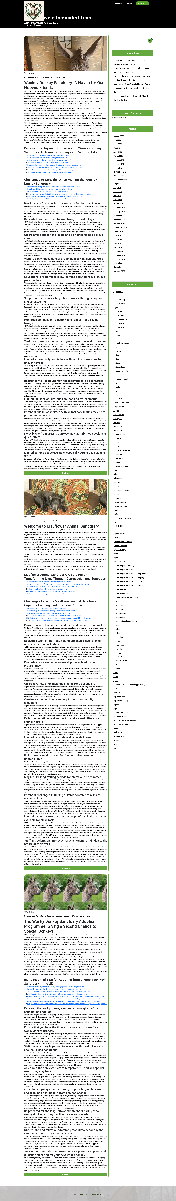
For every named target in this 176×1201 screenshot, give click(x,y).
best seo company (121, 319)
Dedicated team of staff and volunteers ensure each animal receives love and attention (58, 584)
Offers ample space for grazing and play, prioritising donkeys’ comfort (52, 160)
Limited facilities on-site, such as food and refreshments (47, 192)
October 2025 (119, 176)
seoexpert (117, 657)
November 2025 (120, 172)
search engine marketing (123, 565)
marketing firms (120, 506)
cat (114, 339)
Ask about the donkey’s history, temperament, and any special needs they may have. (57, 994)
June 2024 (117, 239)
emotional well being (121, 403)
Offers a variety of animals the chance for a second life (47, 589)
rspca (115, 558)
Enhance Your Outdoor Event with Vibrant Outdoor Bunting (130, 98)
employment (118, 407)
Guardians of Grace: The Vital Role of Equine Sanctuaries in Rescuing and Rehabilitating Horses (131, 88)
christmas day (119, 359)
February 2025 (119, 208)
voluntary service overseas (124, 720)
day (114, 375)
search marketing (120, 593)
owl (114, 522)
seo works (117, 649)
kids (115, 474)
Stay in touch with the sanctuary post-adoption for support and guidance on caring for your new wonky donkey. (67, 1004)
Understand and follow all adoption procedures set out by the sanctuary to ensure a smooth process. (63, 1001)
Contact (129, 4)
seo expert (117, 625)
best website (118, 327)
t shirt (115, 689)
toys (115, 708)
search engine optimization (124, 569)
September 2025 (120, 180)
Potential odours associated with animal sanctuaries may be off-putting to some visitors (59, 194)
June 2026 (117, 144)
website (116, 740)
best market (118, 311)
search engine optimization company (128, 577)
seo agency (118, 609)
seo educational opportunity (125, 621)
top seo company (120, 700)
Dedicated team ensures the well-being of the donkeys (47, 158)
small (115, 673)
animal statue (119, 303)
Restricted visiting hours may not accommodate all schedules (49, 189)
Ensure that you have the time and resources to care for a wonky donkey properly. (56, 989)
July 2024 (117, 235)
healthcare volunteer (122, 450)
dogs (115, 391)
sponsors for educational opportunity (129, 685)
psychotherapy (119, 550)
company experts (120, 371)
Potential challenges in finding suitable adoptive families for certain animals (54, 616)
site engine (118, 669)
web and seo (118, 736)
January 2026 (119, 164)
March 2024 (118, 251)
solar (115, 677)
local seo (117, 486)
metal (115, 514)
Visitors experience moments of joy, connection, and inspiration (49, 172)
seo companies (119, 613)
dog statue (118, 387)
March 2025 (118, 204)
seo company (119, 617)
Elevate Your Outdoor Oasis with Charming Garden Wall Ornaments (131, 70)
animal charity (119, 300)
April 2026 (117, 152)
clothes (116, 363)
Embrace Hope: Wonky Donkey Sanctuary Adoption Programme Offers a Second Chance (57, 916)
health (116, 446)
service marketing (120, 661)
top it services (119, 696)
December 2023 (119, 263)
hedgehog (117, 454)
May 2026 (117, 148)
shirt (115, 665)
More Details (65, 473)
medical (116, 510)
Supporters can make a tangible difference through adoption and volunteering (55, 167)
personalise (118, 526)
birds (115, 331)
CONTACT (142, 3)
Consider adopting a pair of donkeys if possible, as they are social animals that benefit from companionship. (65, 996)
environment (118, 415)
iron (115, 470)
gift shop (117, 442)
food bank (117, 427)
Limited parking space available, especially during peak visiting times (51, 199)
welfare (116, 744)
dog (115, 383)
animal (116, 296)
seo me (116, 641)
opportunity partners (122, 518)
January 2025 (119, 211)
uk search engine (120, 712)
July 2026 (117, 140)
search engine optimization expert (127, 581)
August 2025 (118, 184)
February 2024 (119, 255)
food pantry (118, 431)
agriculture (118, 292)
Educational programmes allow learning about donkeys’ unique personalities (54, 165)
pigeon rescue (119, 534)
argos (115, 307)
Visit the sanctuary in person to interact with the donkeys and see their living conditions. (58, 992)
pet (114, 530)
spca (115, 681)
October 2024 (119, 223)
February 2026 (119, 160)
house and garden (120, 466)
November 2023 (120, 267)
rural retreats (119, 562)
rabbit (115, 554)
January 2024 (119, 259)
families (116, 423)
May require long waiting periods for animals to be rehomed (48, 613)
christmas (117, 355)
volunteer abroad (120, 724)
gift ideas (117, 438)
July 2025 (117, 188)
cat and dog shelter (121, 343)
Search (114, 36)
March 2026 (118, 156)
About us (118, 4)
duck (115, 395)
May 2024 (117, 243)
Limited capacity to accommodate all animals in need (46, 608)
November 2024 (120, 219)
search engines (119, 589)
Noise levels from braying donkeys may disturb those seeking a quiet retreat (54, 196)
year (115, 748)
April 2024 (117, 247)
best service (118, 323)
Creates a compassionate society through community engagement (51, 591)
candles (116, 335)
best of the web (119, 315)
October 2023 (119, 271)
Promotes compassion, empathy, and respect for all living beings (50, 170)
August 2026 (118, 136)
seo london (118, 637)
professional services (122, 542)
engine (116, 411)
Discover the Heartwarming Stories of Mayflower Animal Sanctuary (49, 521)
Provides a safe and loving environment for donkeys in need (48, 155)
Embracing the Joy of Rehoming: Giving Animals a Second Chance (129, 62)
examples (117, 419)
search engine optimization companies (129, 573)
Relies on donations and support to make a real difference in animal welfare (54, 594)
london (116, 494)
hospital (116, 462)
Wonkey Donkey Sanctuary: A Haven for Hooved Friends (45, 77)
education (117, 399)
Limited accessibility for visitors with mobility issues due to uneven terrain (53, 187)
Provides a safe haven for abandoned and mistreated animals (49, 582)
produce (116, 538)
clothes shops (119, 367)
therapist (117, 692)
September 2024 (120, 227)
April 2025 (117, 200)
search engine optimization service (128, 585)
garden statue (119, 434)
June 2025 (117, 192)
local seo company (121, 490)
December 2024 (119, 215)
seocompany (118, 653)
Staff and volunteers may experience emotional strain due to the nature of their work (58, 620)
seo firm (116, 629)
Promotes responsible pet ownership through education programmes (52, 587)
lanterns (116, 482)
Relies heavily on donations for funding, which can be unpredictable (51, 611)
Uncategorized (119, 716)
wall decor (117, 732)
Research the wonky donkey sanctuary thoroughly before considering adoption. (55, 987)
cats (115, 347)
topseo (116, 704)
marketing (117, 498)
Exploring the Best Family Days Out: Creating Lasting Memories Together (131, 78)
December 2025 (119, 168)
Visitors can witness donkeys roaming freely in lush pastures (48, 163)
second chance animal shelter (125, 597)
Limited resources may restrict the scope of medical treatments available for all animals (59, 618)
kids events (118, 478)
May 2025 (117, 196)
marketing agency (120, 502)
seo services (118, 645)
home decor (118, 458)
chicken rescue (119, 351)
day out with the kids (121, 379)
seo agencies (119, 605)
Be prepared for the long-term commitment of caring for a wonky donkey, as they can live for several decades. (67, 999)
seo (115, 601)
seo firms (117, 633)
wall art (116, 728)
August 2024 (118, 231)
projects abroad (120, 546)
